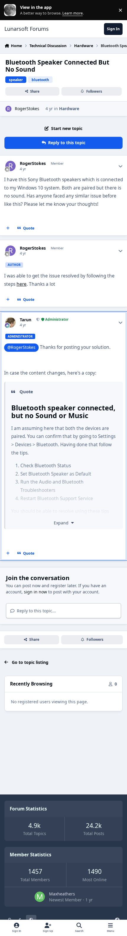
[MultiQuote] (8, 228)
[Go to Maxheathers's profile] (40, 897)
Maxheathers (62, 894)
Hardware (69, 108)
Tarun (25, 319)
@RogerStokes (21, 347)
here (22, 284)
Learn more (11, 10)
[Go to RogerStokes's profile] (8, 109)
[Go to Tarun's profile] (10, 322)
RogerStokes (27, 108)
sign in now (35, 592)
